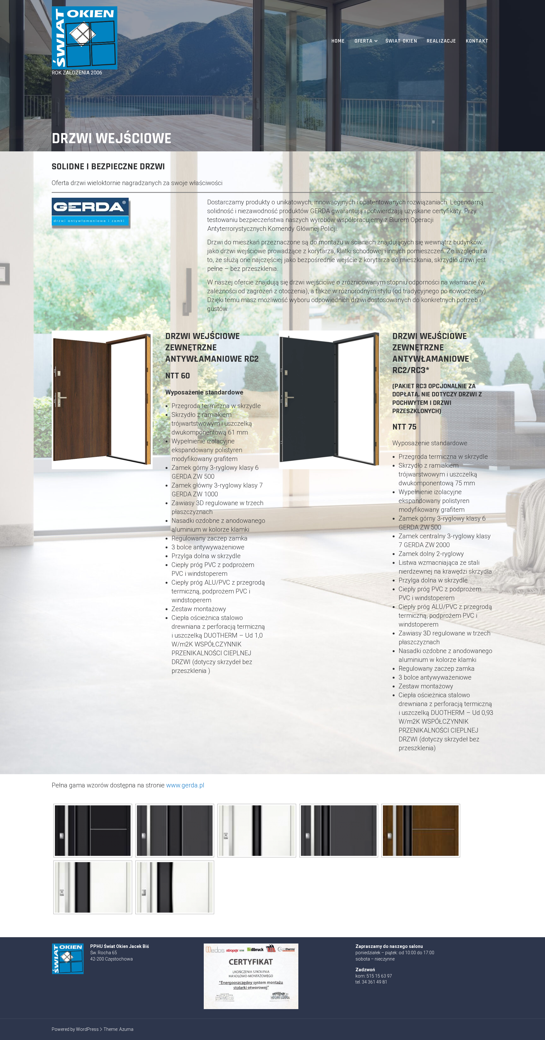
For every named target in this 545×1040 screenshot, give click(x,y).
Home (338, 41)
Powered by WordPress (75, 1029)
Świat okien (401, 41)
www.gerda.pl (185, 785)
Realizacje (441, 41)
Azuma (126, 1029)
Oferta (364, 41)
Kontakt (477, 41)
